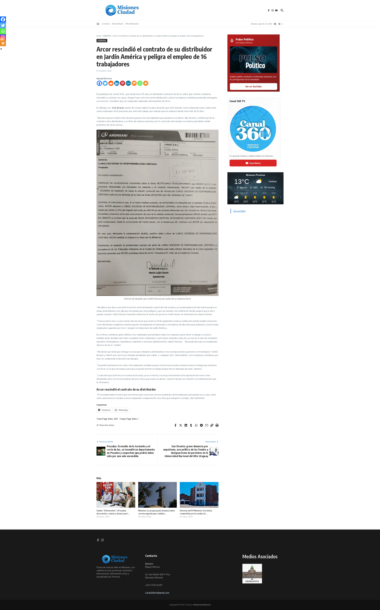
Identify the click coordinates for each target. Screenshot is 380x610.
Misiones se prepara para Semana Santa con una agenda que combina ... (156, 512)
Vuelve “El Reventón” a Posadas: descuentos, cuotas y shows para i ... (113, 512)
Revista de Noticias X (202, 605)
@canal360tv (239, 211)
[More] (145, 83)
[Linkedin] (116, 83)
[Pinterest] (122, 83)
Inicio (98, 36)
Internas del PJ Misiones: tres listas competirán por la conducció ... (196, 512)
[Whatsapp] (139, 83)
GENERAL (107, 36)
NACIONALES (117, 24)
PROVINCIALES (132, 24)
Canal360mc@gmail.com (157, 592)
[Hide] (1, 49)
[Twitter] (105, 83)
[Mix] (134, 83)
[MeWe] (128, 83)
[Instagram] (3, 37)
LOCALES (106, 24)
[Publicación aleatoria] (275, 24)
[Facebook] (99, 83)
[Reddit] (111, 83)
